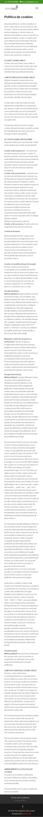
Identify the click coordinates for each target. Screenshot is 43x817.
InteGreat (27, 814)
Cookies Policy (20, 800)
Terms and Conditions (20, 798)
